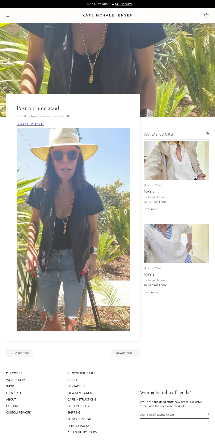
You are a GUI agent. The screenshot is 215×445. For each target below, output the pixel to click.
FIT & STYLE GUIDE (80, 393)
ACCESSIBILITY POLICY (82, 432)
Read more (151, 209)
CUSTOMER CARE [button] (81, 373)
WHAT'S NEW (15, 380)
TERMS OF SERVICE (80, 419)
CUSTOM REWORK (18, 412)
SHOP (10, 386)
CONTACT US (76, 386)
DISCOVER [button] (14, 373)
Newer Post (126, 352)
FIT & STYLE (14, 393)
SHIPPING (73, 412)
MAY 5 (149, 191)
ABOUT (11, 399)
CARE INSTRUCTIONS (81, 399)
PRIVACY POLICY (78, 426)
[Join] (205, 414)
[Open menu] (12, 15)
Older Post (20, 352)
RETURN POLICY (78, 406)
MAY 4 (149, 274)
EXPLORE (12, 406)
